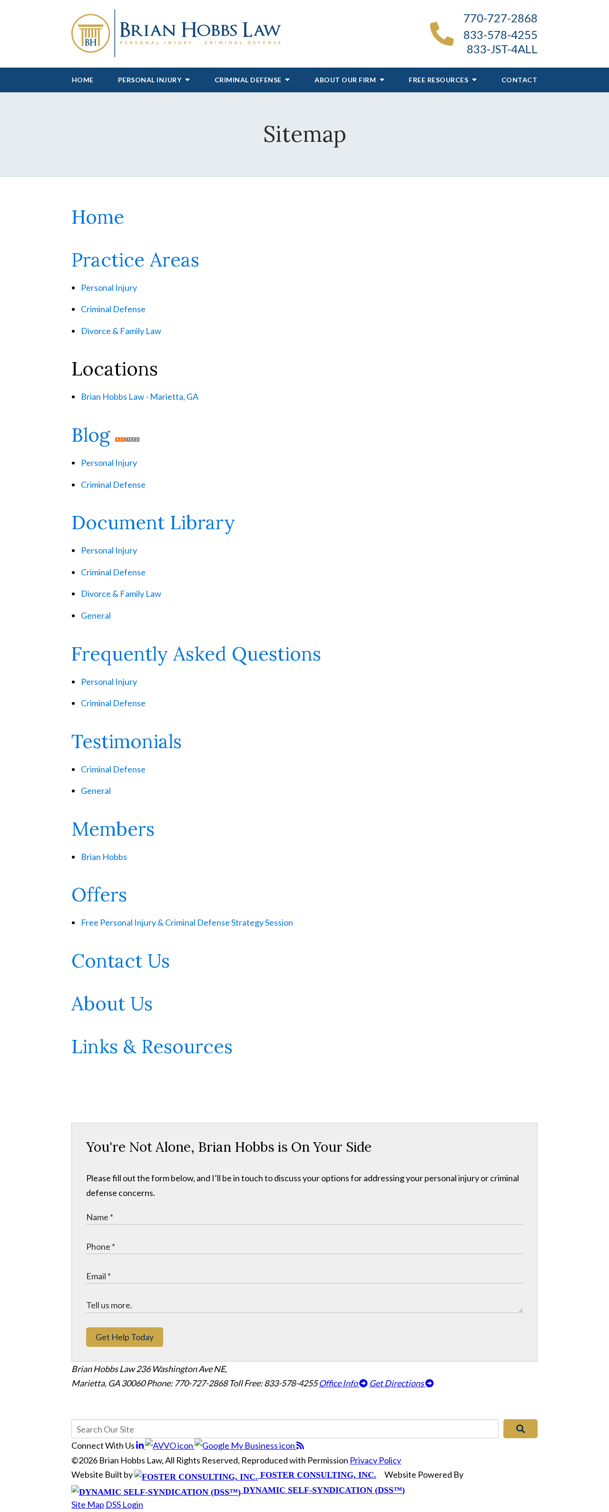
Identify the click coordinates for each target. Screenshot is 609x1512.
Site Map (87, 1504)
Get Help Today (125, 1337)
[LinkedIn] (140, 1445)
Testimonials (126, 741)
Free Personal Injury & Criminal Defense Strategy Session (187, 922)
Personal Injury (150, 80)
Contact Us (120, 961)
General (96, 615)
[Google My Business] (245, 1445)
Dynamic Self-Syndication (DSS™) (323, 1490)
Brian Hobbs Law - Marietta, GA (139, 396)
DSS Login (124, 1504)
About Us (112, 1003)
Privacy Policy (375, 1460)
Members (113, 829)
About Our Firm (346, 80)
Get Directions (397, 1383)
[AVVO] (170, 1445)
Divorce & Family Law (121, 331)
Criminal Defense (249, 80)
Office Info (339, 1383)
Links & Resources (152, 1046)
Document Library (153, 522)
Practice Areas (135, 259)
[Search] (520, 1428)
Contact (519, 80)
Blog (90, 435)
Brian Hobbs (104, 856)
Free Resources (439, 80)
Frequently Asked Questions (196, 654)
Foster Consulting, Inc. (317, 1475)
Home (83, 80)
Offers (99, 894)
